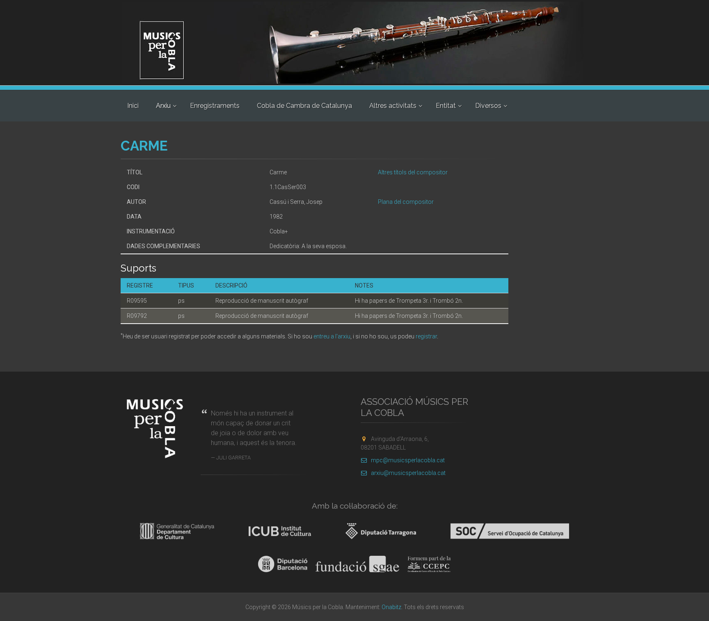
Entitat (446, 106)
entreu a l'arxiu (331, 336)
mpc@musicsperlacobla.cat (408, 460)
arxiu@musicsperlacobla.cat (408, 473)
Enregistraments (215, 106)
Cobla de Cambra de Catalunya (304, 106)
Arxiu (163, 106)
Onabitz (391, 607)
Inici (133, 106)
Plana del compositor (406, 202)
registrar (426, 336)
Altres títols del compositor (413, 172)
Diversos (488, 106)
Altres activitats (392, 106)
